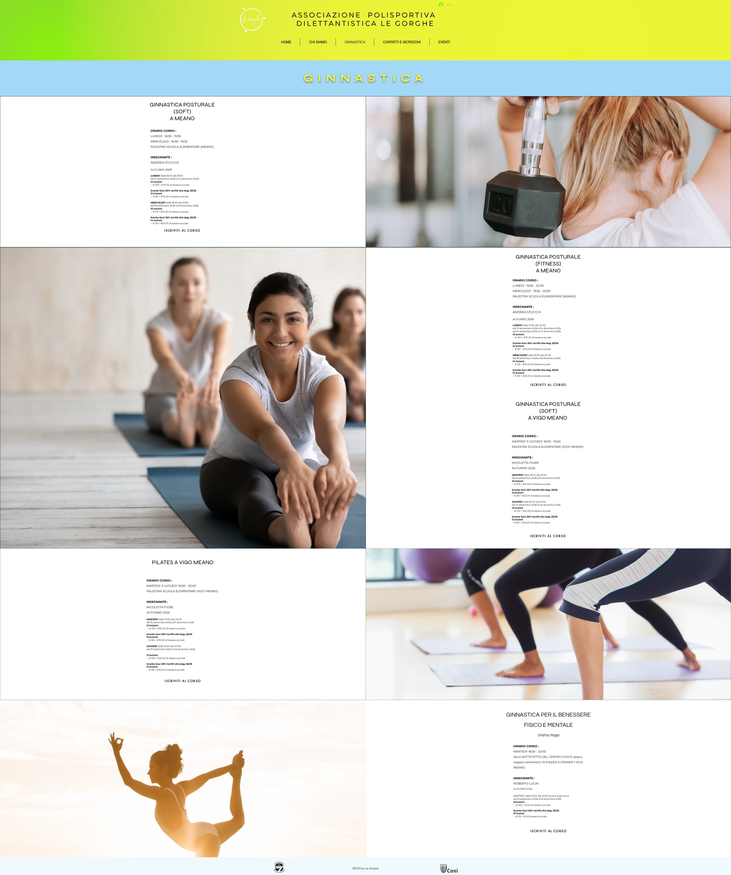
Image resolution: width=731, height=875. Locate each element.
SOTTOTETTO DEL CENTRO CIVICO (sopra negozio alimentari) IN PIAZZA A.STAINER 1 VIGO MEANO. (548, 762)
